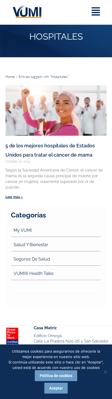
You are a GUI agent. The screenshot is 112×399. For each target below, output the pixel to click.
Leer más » (14, 197)
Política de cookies (56, 375)
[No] (105, 372)
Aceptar (56, 388)
